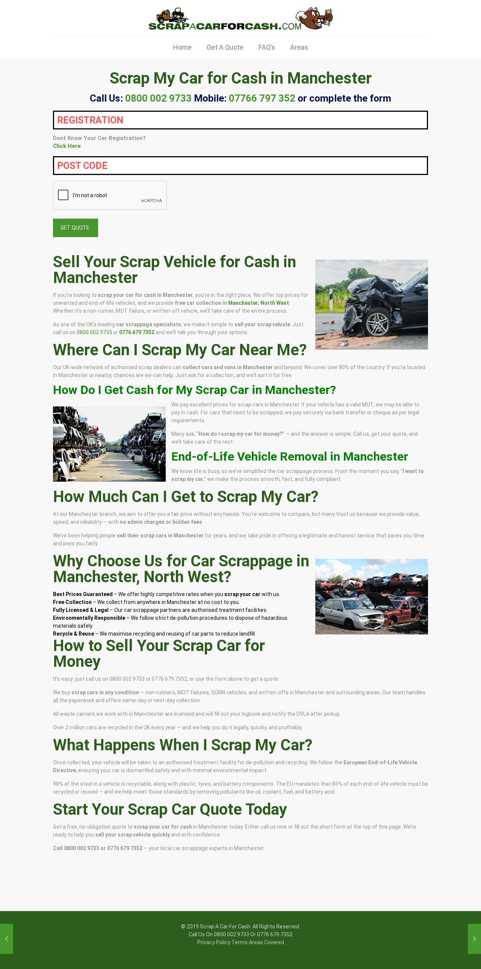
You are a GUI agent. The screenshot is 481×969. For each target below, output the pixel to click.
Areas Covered (266, 942)
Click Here (67, 146)
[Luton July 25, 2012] (6, 939)
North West (274, 303)
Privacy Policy (213, 942)
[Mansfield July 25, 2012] (474, 939)
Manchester (243, 303)
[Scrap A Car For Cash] (240, 18)
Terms (239, 942)
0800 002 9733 (94, 332)
